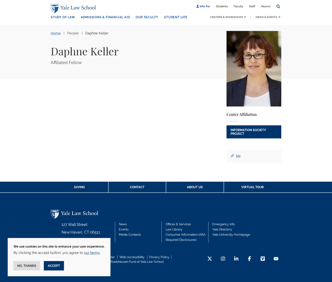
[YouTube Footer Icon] (276, 259)
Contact (137, 187)
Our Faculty (147, 17)
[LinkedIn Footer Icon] (236, 259)
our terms (92, 253)
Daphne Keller (96, 33)
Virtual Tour (252, 187)
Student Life (176, 17)
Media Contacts (130, 234)
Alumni (265, 6)
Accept (54, 266)
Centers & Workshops (226, 17)
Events (124, 229)
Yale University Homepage (231, 234)
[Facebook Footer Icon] (249, 259)
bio (238, 156)
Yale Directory (222, 229)
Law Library (174, 229)
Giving (79, 187)
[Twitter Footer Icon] (209, 259)
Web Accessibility (132, 257)
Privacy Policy (159, 257)
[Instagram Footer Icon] (223, 259)
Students (222, 6)
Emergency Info (223, 224)
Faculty (238, 6)
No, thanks (26, 266)
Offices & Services (178, 224)
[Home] (74, 8)
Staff (252, 6)
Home (56, 33)
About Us (195, 187)
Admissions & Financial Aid (105, 17)
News (123, 224)
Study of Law (63, 17)
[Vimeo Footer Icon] (262, 259)
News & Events (266, 17)
